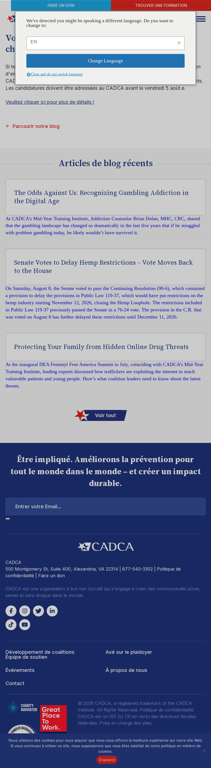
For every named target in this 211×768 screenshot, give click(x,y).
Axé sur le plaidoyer (129, 652)
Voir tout (105, 415)
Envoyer (7, 519)
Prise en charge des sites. (125, 723)
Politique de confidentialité (166, 710)
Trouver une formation (161, 5)
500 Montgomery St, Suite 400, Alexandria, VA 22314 (61, 569)
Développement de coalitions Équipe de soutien (39, 654)
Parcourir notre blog (36, 126)
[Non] (204, 750)
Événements (20, 670)
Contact (14, 683)
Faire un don (61, 5)
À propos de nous (126, 670)
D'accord (107, 760)
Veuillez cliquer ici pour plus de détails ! (49, 102)
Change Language (105, 60)
